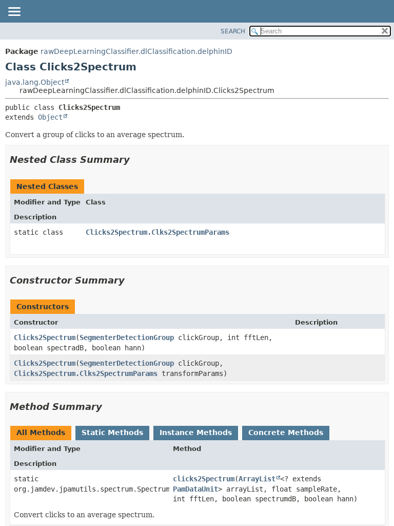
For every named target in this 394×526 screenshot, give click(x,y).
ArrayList (257, 479)
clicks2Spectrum (203, 479)
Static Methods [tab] (112, 432)
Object (50, 117)
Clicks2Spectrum (44, 337)
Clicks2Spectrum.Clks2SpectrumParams (157, 232)
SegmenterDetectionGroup (127, 337)
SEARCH (233, 31)
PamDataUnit (195, 489)
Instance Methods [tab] (196, 432)
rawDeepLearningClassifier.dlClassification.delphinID (136, 51)
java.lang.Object (34, 82)
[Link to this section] (137, 159)
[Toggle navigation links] (14, 12)
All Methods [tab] (40, 432)
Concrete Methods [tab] (285, 432)
